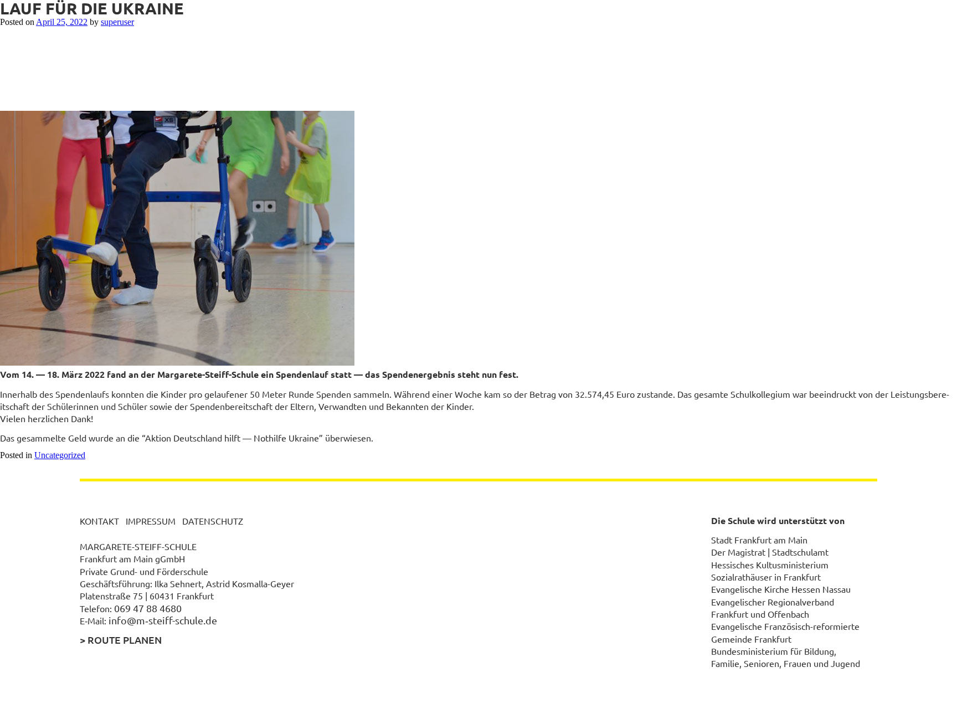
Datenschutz (212, 520)
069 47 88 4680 (148, 608)
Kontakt (99, 520)
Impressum (151, 520)
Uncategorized (59, 455)
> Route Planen (121, 639)
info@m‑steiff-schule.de (163, 620)
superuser (117, 22)
